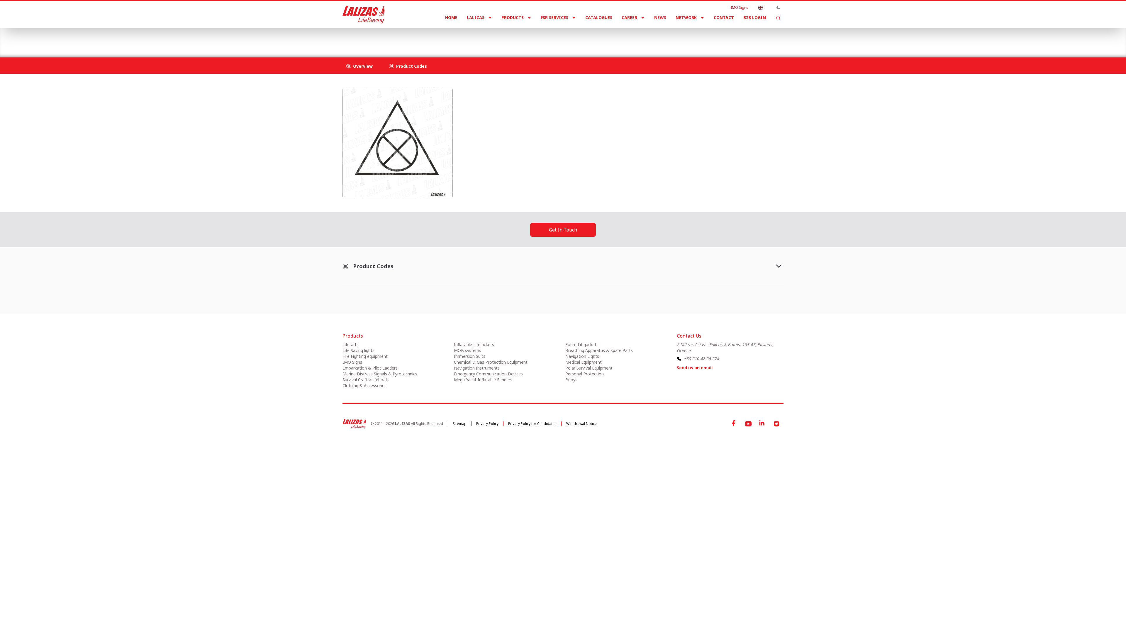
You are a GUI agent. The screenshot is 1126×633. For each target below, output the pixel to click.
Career (629, 17)
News (660, 17)
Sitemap (460, 423)
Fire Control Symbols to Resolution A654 (462, 38)
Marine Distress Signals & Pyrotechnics (379, 374)
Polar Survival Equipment (589, 368)
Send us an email (695, 367)
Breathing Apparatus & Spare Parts (599, 350)
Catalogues (598, 17)
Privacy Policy (487, 423)
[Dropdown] (760, 7)
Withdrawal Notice (581, 423)
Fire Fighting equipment (365, 356)
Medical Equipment (583, 362)
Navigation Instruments (477, 368)
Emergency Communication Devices (488, 374)
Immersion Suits (469, 356)
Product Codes (411, 66)
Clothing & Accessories (364, 385)
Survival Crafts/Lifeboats (365, 379)
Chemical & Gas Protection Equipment (491, 362)
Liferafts (350, 344)
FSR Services (554, 17)
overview (363, 66)
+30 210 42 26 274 (701, 358)
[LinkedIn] (762, 424)
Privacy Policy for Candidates (532, 423)
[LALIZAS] (363, 15)
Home (451, 17)
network (686, 17)
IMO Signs (739, 7)
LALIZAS (475, 17)
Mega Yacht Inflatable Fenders (483, 379)
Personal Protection (584, 374)
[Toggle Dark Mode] (778, 7)
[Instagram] (776, 424)
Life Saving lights (358, 350)
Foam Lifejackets (581, 344)
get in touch (563, 230)
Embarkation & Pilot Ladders (370, 368)
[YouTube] (748, 424)
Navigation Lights (582, 356)
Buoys (571, 379)
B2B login (754, 17)
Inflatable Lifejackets (474, 344)
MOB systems (467, 350)
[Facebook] (734, 424)
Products (512, 17)
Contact (724, 17)
